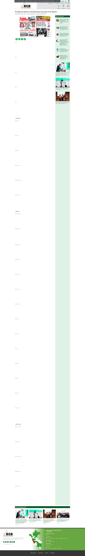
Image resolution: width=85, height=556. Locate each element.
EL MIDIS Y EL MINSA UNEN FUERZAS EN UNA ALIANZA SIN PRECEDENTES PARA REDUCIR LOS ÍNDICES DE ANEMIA (64, 34)
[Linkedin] (12, 542)
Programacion (57, 3)
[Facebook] (3, 542)
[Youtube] (9, 542)
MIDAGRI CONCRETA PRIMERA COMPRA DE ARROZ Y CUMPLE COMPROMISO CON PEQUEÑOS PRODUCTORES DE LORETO (64, 21)
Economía (22, 1)
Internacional (35, 1)
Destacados (32, 13)
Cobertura (62, 3)
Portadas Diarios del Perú (46, 1)
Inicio (16, 1)
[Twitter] (5, 542)
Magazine (39, 1)
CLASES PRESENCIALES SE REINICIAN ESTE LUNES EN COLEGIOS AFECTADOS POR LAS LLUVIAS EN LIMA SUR (64, 28)
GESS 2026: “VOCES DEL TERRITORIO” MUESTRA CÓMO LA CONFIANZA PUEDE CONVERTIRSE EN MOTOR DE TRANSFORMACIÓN (64, 57)
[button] (66, 1)
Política (19, 1)
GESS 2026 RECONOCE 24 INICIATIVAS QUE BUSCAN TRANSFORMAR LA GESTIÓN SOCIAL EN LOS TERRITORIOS (63, 520)
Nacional (27, 1)
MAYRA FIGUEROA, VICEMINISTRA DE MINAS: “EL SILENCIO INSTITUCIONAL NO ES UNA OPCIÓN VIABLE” (64, 50)
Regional (30, 1)
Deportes (52, 1)
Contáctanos (68, 3)
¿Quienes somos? (50, 3)
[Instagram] (7, 542)
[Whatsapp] (10, 542)
